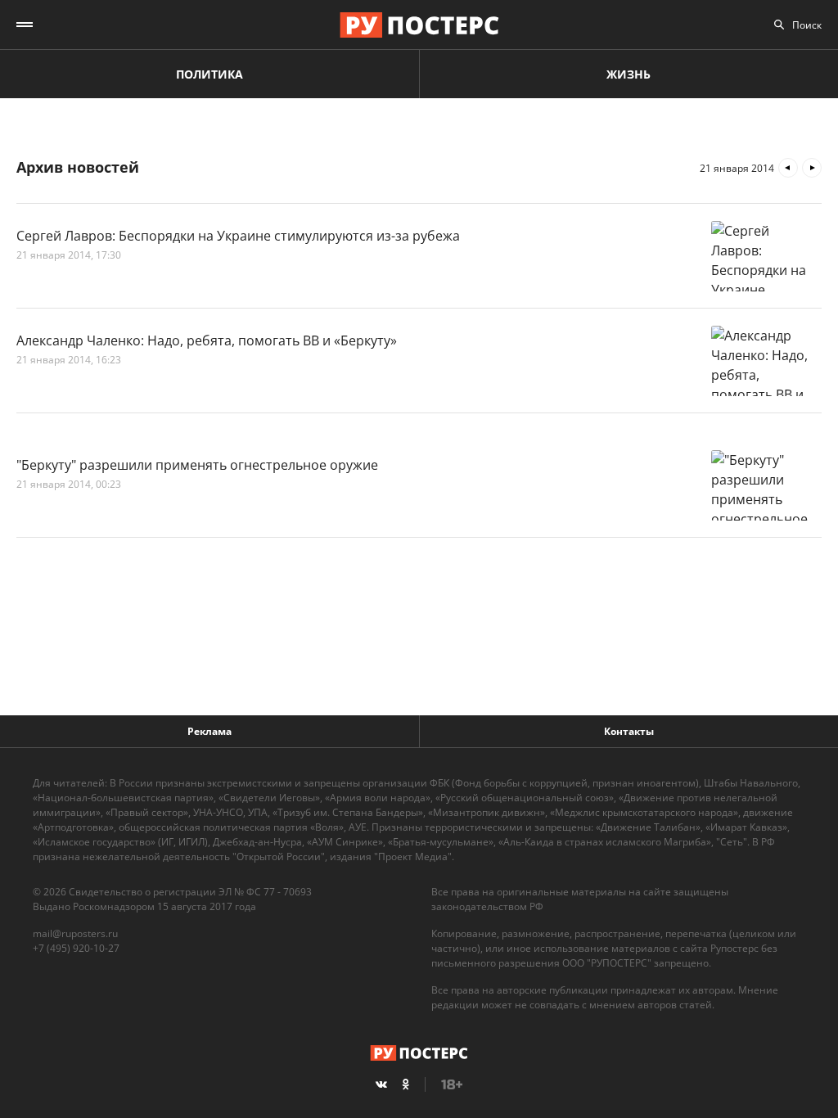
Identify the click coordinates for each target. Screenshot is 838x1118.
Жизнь (628, 74)
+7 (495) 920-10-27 (76, 948)
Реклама (209, 731)
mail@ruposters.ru (75, 933)
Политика (209, 74)
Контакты (629, 731)
